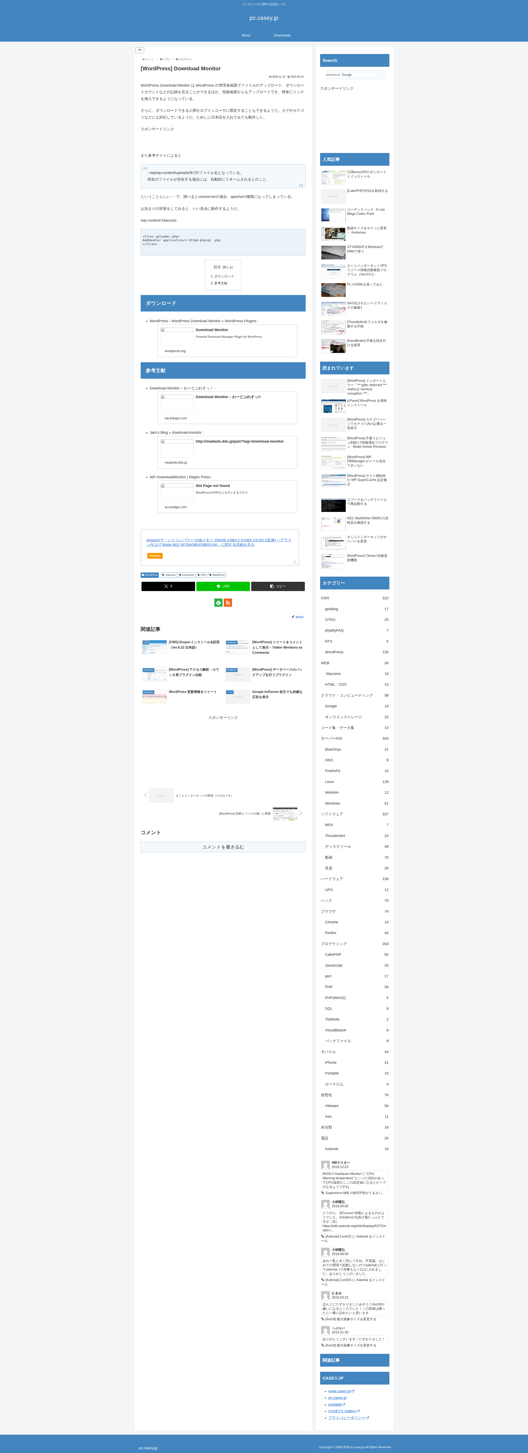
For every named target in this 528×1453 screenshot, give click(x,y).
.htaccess (170, 575)
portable (335, 1404)
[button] (278, 586)
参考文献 (220, 283)
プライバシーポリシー (346, 1418)
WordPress (151, 575)
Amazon (155, 555)
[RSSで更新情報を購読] (228, 602)
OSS (203, 575)
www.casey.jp (339, 1391)
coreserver (188, 575)
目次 (217, 267)
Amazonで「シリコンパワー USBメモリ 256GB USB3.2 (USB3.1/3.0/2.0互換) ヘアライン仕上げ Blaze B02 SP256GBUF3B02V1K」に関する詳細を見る (219, 542)
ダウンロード (224, 276)
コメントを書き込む (223, 847)
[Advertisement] (189, 144)
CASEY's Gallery (342, 1411)
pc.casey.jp (337, 1398)
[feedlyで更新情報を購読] (218, 602)
